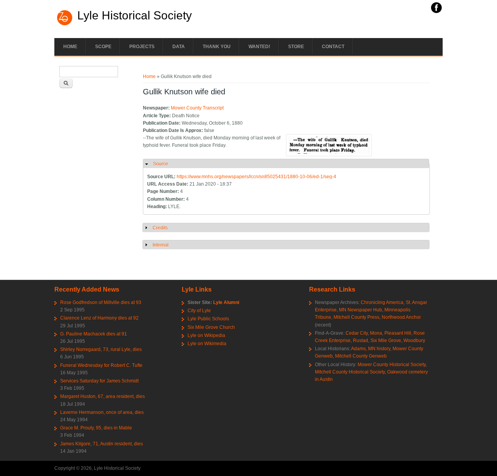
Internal (161, 245)
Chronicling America (382, 302)
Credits (160, 228)
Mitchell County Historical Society (350, 372)
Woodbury (414, 340)
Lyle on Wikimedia (207, 343)
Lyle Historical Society (134, 15)
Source (160, 164)
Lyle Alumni (226, 302)
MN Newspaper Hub (360, 310)
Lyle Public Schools (208, 318)
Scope (103, 46)
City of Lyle (199, 310)
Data (178, 46)
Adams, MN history (370, 348)
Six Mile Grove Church (211, 327)
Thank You (217, 46)
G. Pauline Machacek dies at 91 (93, 334)
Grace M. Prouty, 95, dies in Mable (96, 428)
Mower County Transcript (197, 108)
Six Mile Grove (385, 340)
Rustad (360, 340)
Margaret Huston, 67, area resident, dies (102, 396)
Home (70, 46)
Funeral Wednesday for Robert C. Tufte (101, 365)
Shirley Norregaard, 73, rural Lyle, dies (101, 349)
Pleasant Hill (397, 333)
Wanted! (259, 46)
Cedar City (357, 333)
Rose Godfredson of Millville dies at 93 (100, 302)
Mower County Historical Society (392, 364)
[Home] (64, 24)
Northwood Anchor (401, 317)
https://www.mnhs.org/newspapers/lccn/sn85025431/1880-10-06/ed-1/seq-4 (256, 176)
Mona (376, 333)
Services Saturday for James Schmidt (99, 381)
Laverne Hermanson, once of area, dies (102, 412)
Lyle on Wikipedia (206, 335)
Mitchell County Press (356, 317)
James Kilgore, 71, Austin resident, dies (101, 443)
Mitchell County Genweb (361, 356)
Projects (142, 46)
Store (296, 46)
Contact (333, 46)
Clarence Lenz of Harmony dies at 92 (99, 318)
